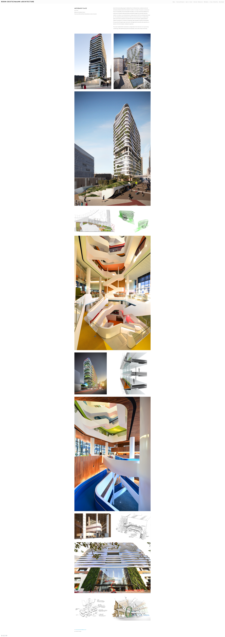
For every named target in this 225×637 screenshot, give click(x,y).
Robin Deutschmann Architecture (17, 2)
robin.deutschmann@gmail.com (80, 629)
